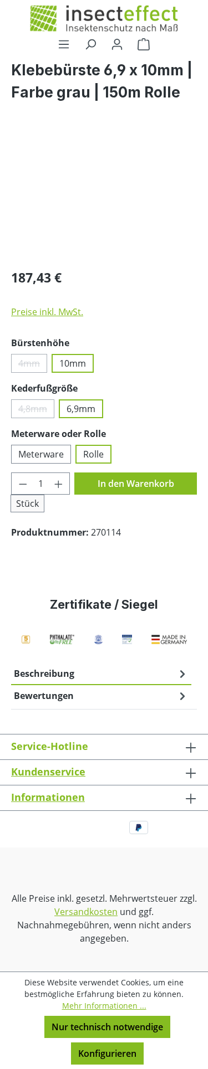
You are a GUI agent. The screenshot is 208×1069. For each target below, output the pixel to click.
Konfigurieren (107, 1053)
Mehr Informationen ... (104, 1005)
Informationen (48, 797)
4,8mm (36, 410)
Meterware (41, 454)
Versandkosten (86, 912)
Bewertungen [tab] (44, 696)
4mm (32, 365)
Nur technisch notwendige (107, 1027)
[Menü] (63, 44)
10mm (72, 363)
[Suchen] (90, 44)
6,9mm (81, 409)
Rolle (93, 454)
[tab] (101, 674)
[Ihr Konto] (117, 44)
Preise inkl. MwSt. (47, 312)
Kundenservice (48, 771)
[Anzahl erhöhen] (58, 483)
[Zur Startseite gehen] (104, 18)
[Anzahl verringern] (22, 483)
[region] (104, 197)
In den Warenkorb (136, 483)
